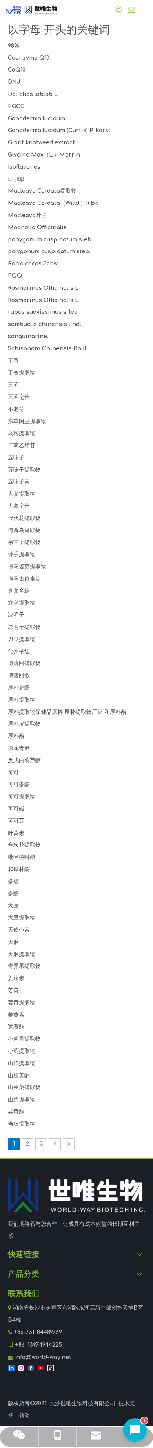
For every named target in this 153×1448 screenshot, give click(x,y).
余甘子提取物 (24, 542)
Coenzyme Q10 (28, 58)
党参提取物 (21, 603)
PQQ (15, 276)
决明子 (16, 615)
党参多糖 (19, 591)
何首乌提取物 (24, 530)
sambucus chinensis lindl (44, 324)
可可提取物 (21, 797)
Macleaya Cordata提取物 (42, 191)
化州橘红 (19, 651)
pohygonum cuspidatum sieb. (50, 240)
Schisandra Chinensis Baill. (47, 349)
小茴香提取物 (24, 1039)
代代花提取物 (24, 518)
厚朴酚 (16, 736)
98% (13, 46)
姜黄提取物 (21, 1003)
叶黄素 (16, 833)
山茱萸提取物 (24, 1087)
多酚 (13, 894)
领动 (24, 1416)
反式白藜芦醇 (24, 760)
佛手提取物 (21, 554)
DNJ (14, 82)
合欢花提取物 (24, 845)
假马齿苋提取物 (27, 566)
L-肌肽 (16, 179)
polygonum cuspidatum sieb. (49, 251)
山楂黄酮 (19, 1075)
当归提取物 (21, 1124)
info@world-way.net (42, 1357)
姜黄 (13, 990)
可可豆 (16, 821)
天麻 (13, 942)
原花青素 (19, 748)
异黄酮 (16, 1112)
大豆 (13, 905)
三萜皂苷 (19, 397)
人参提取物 (21, 494)
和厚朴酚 (19, 869)
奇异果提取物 (24, 966)
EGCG (16, 106)
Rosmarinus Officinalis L (43, 288)
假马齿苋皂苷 (24, 579)
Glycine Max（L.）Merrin (44, 155)
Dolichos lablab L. (33, 94)
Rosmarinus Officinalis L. (44, 300)
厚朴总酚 (19, 688)
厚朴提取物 (21, 700)
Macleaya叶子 (27, 215)
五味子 (16, 458)
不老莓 (16, 409)
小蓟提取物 (21, 1051)
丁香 (13, 361)
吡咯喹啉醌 (21, 857)
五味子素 (19, 482)
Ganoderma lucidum (36, 119)
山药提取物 (21, 1099)
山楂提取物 (21, 1063)
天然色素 (19, 930)
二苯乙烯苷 (21, 445)
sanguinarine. (28, 336)
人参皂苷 (19, 506)
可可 (13, 773)
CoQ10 (17, 70)
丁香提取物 (21, 373)
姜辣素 (16, 978)
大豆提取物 (21, 918)
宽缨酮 (16, 1027)
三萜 (13, 385)
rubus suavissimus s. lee (43, 312)
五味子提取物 (24, 470)
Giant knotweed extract (41, 143)
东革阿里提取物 (27, 421)
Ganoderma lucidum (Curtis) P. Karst (59, 130)
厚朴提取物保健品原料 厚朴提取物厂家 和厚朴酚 (67, 712)
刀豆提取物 (21, 639)
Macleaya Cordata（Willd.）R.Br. (53, 203)
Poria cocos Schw (33, 264)
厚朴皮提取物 (24, 724)
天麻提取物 (21, 954)
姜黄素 (16, 1015)
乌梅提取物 (21, 433)
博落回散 (19, 675)
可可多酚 (19, 784)
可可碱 (16, 809)
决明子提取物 (24, 627)
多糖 (13, 881)
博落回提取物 (24, 663)
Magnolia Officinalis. (38, 227)
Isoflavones (24, 167)
